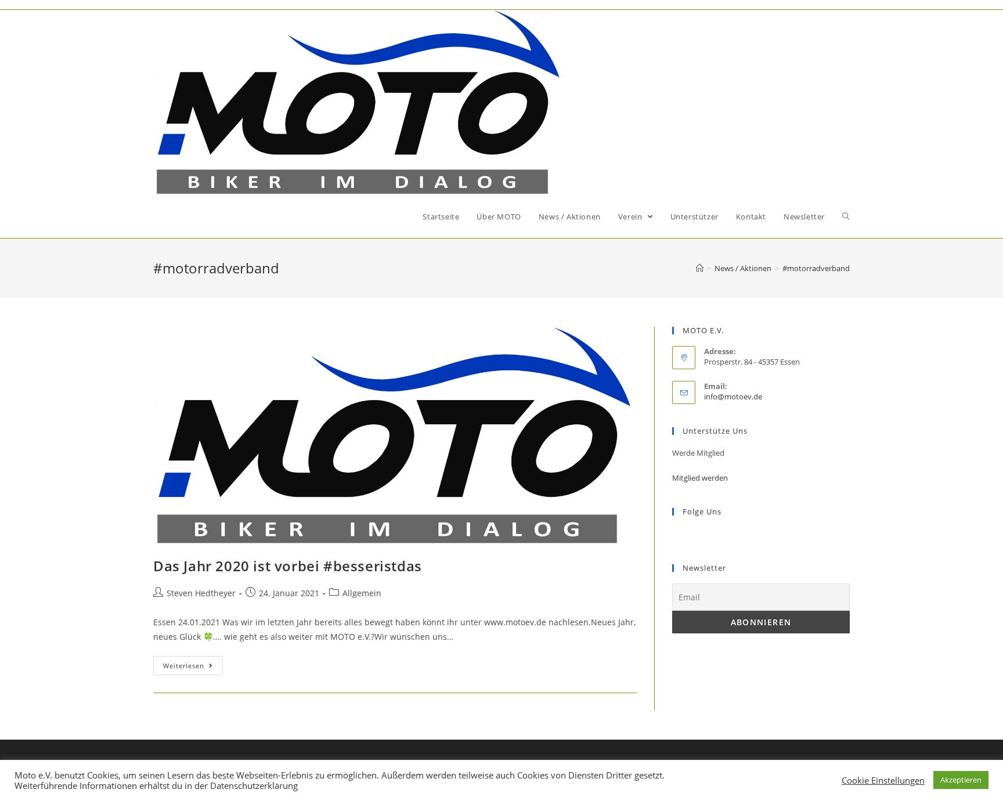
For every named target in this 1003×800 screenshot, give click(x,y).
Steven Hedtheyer (201, 593)
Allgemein (361, 593)
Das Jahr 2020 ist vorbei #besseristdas (287, 565)
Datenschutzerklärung (254, 785)
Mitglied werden (700, 478)
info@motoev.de (733, 396)
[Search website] (846, 216)
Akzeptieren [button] (961, 779)
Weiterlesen (183, 665)
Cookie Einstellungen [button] (883, 780)
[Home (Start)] (699, 268)
